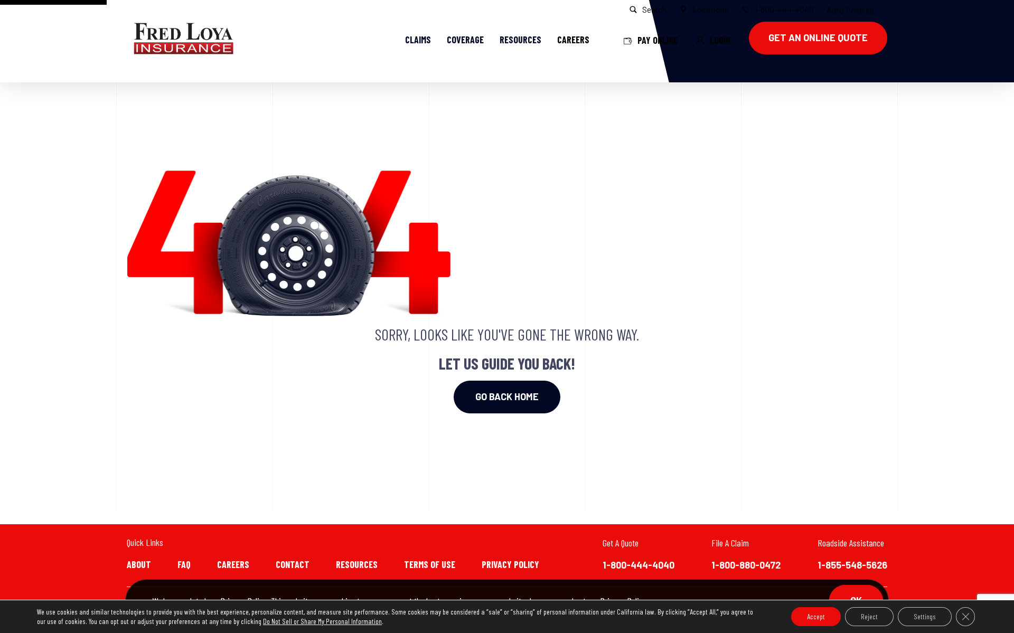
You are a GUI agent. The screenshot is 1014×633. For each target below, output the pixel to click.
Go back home (507, 396)
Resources (520, 39)
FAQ (184, 564)
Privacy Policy (510, 564)
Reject (869, 616)
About (139, 564)
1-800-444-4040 (638, 565)
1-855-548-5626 (852, 565)
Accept (816, 616)
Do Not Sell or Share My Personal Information (322, 621)
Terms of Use (429, 564)
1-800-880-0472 (746, 565)
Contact (292, 564)
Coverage (465, 39)
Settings (925, 616)
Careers (233, 564)
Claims (418, 39)
